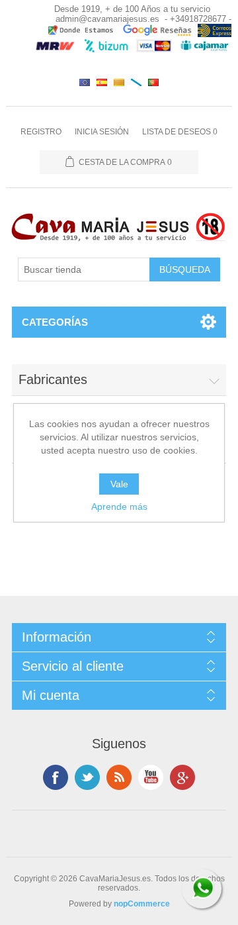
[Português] (153, 82)
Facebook (55, 777)
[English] (85, 82)
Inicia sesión (102, 131)
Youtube (150, 777)
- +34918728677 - (198, 19)
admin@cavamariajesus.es (107, 19)
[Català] (119, 82)
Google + (182, 777)
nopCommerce (142, 903)
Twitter (87, 777)
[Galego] (136, 82)
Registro (40, 131)
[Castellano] (102, 82)
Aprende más (119, 506)
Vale (119, 484)
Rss (119, 777)
